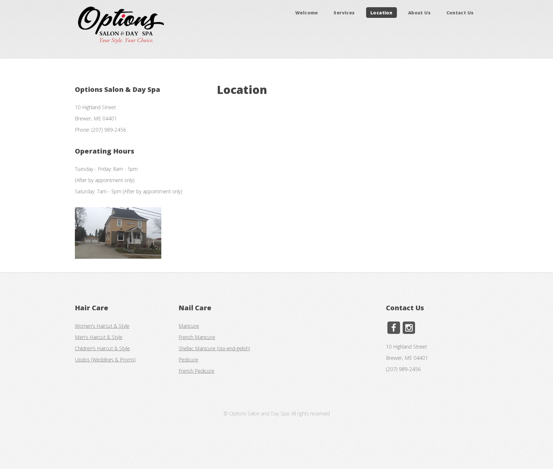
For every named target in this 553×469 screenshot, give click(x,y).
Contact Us (460, 13)
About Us (419, 13)
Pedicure (188, 359)
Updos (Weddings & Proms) (105, 359)
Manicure (189, 325)
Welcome (306, 13)
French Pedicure (196, 370)
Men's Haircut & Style (98, 337)
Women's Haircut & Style (102, 325)
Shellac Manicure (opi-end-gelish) (214, 348)
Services (344, 13)
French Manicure (197, 337)
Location (381, 13)
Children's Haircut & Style (102, 348)
